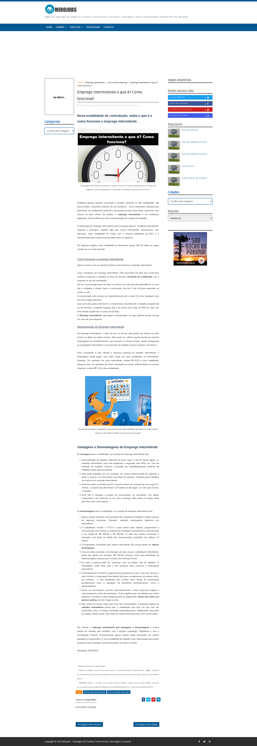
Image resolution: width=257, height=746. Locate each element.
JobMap (60, 27)
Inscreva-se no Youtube (180, 109)
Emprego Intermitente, (110, 105)
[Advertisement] (128, 54)
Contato (109, 27)
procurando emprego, (130, 105)
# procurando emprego (118, 692)
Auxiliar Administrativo (194, 142)
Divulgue (75, 27)
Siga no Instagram (178, 115)
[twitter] (204, 741)
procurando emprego (117, 82)
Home (49, 27)
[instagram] (209, 741)
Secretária (188, 166)
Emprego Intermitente (95, 82)
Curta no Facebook (178, 103)
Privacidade (93, 27)
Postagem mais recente (89, 724)
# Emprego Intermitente (94, 692)
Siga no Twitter (177, 97)
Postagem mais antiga (146, 724)
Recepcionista (190, 130)
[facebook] (199, 741)
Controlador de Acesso (194, 178)
